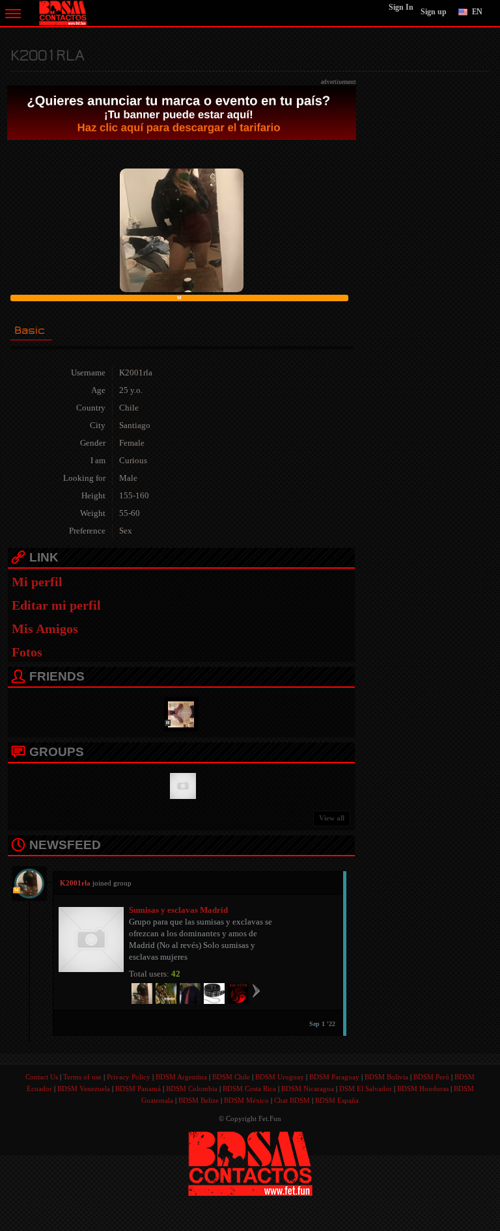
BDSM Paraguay (334, 1077)
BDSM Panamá (138, 1088)
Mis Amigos (45, 628)
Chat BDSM (292, 1100)
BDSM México (246, 1100)
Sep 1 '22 (322, 1023)
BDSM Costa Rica (249, 1088)
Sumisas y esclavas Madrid (178, 910)
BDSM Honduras (423, 1088)
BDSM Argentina (181, 1077)
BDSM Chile (231, 1077)
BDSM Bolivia (386, 1077)
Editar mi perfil (56, 605)
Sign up (434, 11)
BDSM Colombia (191, 1088)
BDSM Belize (198, 1100)
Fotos (27, 652)
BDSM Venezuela (83, 1088)
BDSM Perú (431, 1077)
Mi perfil (37, 582)
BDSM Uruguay (279, 1077)
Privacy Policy (128, 1077)
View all (331, 818)
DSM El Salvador (365, 1088)
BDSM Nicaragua (307, 1088)
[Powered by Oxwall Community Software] (250, 1162)
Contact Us (41, 1077)
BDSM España (337, 1100)
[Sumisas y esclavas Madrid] (181, 784)
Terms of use (82, 1077)
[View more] (256, 990)
